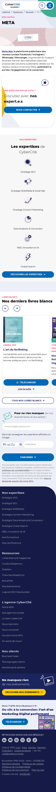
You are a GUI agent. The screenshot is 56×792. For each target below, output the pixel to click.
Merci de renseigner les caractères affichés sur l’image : (26, 436)
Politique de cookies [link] (33, 764)
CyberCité (6, 12)
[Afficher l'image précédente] (5, 308)
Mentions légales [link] (11, 764)
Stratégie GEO (9, 497)
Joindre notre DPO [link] (12, 635)
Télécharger (28, 382)
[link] (17, 747)
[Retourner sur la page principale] (12, 5)
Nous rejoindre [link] (10, 624)
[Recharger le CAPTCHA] (21, 444)
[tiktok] (35, 740)
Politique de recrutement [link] (15, 770)
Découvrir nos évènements (22, 692)
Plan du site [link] (38, 770)
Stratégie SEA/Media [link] (13, 509)
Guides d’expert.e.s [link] (12, 564)
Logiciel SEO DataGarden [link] (16, 592)
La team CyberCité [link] (12, 618)
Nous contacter (26, 110)
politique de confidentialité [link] (16, 470)
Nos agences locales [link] (13, 613)
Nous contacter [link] (10, 630)
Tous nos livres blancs (26, 400)
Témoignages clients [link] (13, 662)
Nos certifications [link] (11, 543)
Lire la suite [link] (24, 389)
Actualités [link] (7, 581)
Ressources (18, 12)
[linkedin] (4, 740)
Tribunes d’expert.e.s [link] (13, 575)
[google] (16, 740)
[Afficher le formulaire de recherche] (42, 5)
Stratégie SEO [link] (9, 503)
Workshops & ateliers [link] (13, 667)
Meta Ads (7, 51)
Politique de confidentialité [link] (16, 767)
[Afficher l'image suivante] (17, 308)
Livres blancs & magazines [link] (16, 558)
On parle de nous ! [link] (12, 641)
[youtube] (10, 740)
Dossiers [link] (6, 569)
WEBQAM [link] (25, 774)
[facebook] (28, 740)
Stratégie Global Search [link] (15, 526)
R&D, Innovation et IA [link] (13, 531)
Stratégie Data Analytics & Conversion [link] (22, 520)
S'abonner (26, 457)
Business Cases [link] (10, 656)
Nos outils (30, 12)
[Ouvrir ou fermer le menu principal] (50, 5)
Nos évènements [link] (11, 586)
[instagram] (22, 740)
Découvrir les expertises (26, 274)
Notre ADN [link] (8, 607)
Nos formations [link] (10, 537)
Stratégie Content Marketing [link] (18, 514)
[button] (21, 444)
